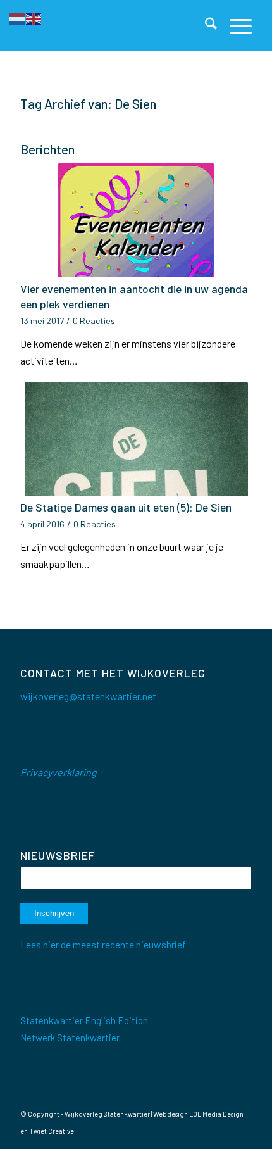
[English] (34, 17)
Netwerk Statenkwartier (70, 1037)
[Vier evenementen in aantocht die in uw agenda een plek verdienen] (136, 220)
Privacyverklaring (58, 772)
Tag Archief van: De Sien (88, 103)
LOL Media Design (216, 1114)
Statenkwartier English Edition (84, 1020)
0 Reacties (94, 320)
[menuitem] (204, 25)
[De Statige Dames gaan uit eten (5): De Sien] (136, 439)
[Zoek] (204, 25)
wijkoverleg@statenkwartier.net (88, 696)
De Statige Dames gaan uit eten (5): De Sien (126, 507)
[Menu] (234, 25)
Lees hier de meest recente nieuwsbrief (103, 944)
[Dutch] (17, 17)
